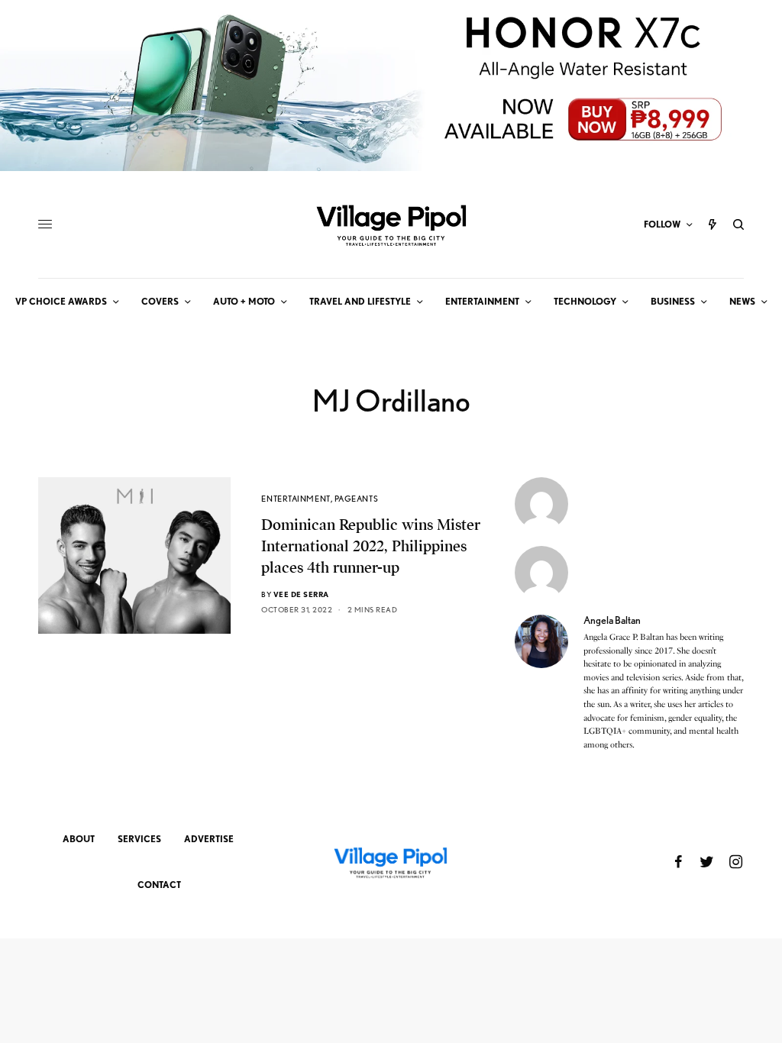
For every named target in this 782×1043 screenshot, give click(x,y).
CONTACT (159, 884)
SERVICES (139, 838)
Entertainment (295, 498)
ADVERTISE (209, 838)
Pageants (356, 498)
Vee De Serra (301, 594)
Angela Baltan (612, 620)
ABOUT (79, 838)
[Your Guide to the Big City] (391, 224)
